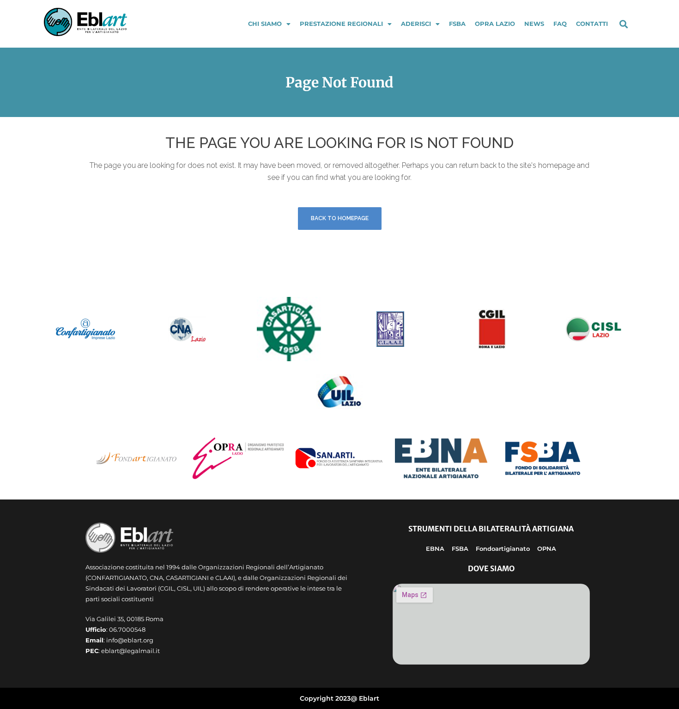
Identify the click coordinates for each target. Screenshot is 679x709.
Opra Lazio (495, 23)
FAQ (560, 23)
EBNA (435, 548)
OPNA (546, 548)
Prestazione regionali (341, 23)
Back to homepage (340, 218)
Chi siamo (265, 23)
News (534, 23)
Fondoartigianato (503, 548)
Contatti (592, 23)
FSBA (457, 23)
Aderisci (416, 23)
